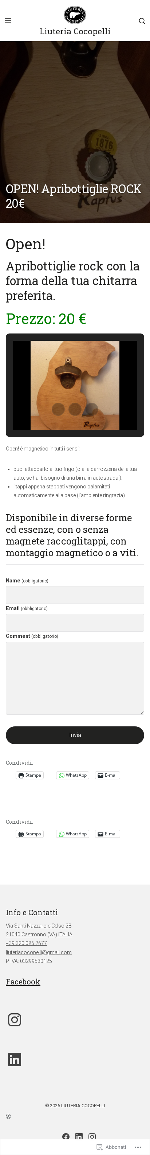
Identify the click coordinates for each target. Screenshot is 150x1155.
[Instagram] (14, 1020)
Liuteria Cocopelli (75, 31)
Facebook (23, 981)
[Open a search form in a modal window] (142, 21)
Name (27, 581)
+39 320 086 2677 (26, 943)
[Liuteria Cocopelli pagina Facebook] (65, 1136)
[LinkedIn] (14, 1059)
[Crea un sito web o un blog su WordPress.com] (75, 1116)
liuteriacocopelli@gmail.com (39, 952)
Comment (32, 636)
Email (27, 608)
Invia (75, 734)
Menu (8, 20)
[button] (58, 409)
